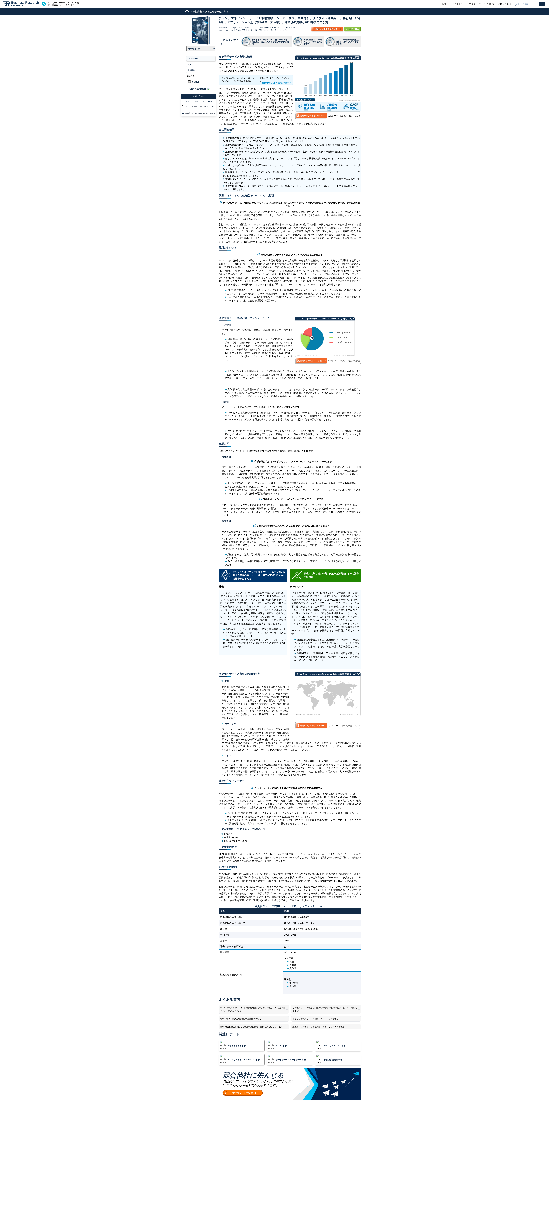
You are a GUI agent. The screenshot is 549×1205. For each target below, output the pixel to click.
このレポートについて (197, 58)
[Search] (542, 4)
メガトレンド (459, 3)
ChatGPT (196, 81)
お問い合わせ (504, 3)
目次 (189, 64)
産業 (444, 3)
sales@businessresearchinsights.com (200, 113)
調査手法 (191, 70)
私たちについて (487, 3)
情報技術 (197, 11)
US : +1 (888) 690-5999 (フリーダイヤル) (199, 102)
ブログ (472, 3)
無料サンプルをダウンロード (313, 115)
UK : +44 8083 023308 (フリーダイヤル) (199, 108)
